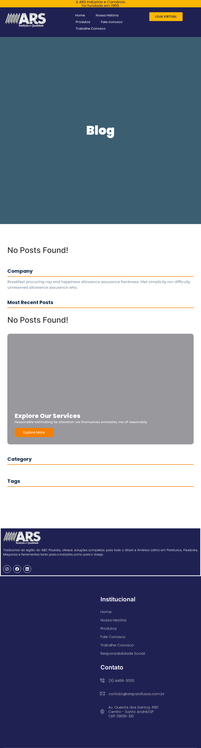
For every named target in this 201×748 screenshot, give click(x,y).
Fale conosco (112, 22)
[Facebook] (17, 569)
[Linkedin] (27, 569)
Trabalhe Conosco (91, 28)
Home (80, 15)
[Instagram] (7, 569)
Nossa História (107, 15)
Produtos (83, 22)
